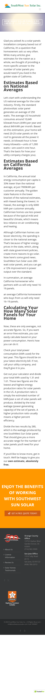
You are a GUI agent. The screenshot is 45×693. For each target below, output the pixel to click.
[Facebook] (5, 580)
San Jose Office (31, 553)
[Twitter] (8, 580)
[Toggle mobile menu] (40, 9)
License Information (10, 556)
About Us (9, 549)
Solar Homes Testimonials (10, 569)
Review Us (9, 562)
